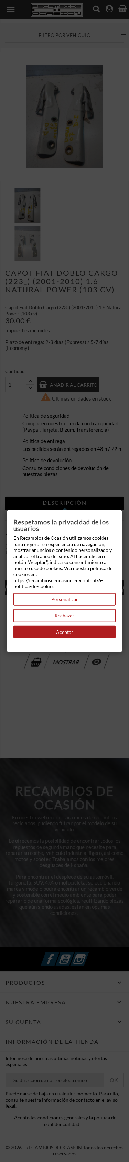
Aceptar (64, 632)
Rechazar (64, 615)
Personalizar (64, 599)
